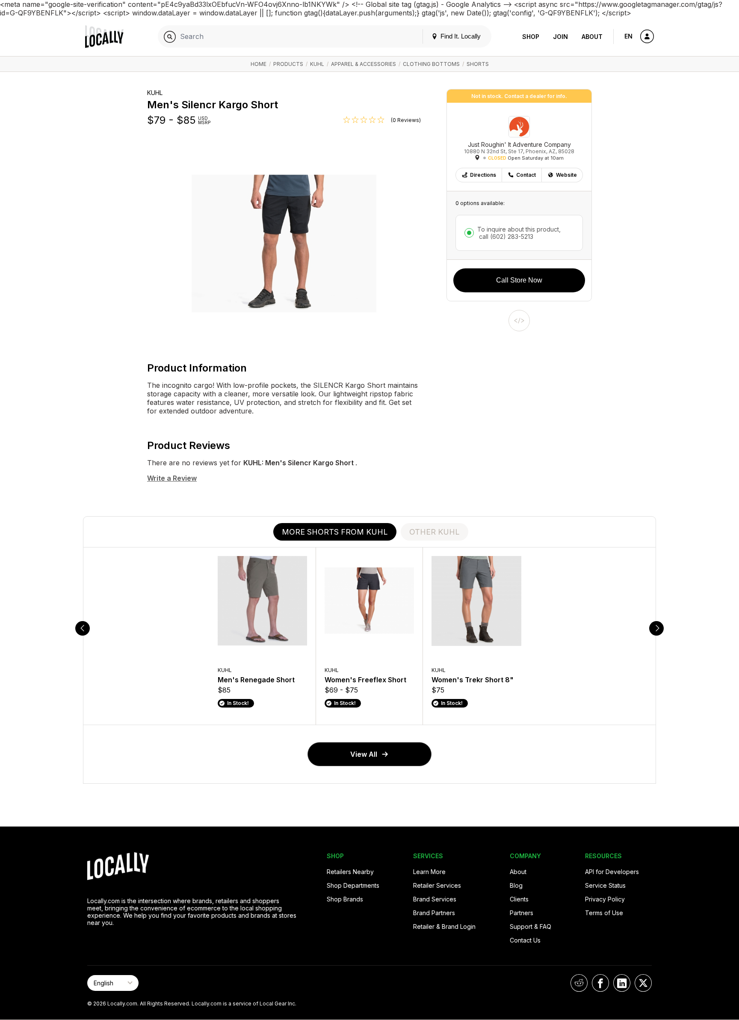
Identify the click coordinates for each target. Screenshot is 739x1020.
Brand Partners (434, 912)
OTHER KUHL (434, 531)
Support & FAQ (530, 926)
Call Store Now (519, 280)
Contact (526, 175)
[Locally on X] (643, 983)
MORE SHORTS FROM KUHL (335, 531)
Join (560, 36)
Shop (530, 36)
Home (258, 64)
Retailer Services (437, 885)
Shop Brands (345, 899)
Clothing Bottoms (431, 64)
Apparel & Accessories (363, 64)
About (592, 36)
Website (566, 175)
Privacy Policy (605, 899)
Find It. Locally (460, 36)
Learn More (429, 871)
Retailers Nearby (350, 871)
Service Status (605, 885)
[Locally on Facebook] (600, 983)
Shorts (478, 64)
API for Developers (612, 871)
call (505, 236)
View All (363, 754)
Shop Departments (353, 885)
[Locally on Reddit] (579, 983)
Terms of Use (604, 912)
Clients (519, 899)
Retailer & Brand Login (444, 926)
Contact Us (525, 940)
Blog (516, 885)
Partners (521, 912)
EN (628, 36)
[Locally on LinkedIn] (621, 983)
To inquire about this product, (519, 233)
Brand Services (434, 899)
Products (288, 64)
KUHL (317, 64)
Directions (483, 175)
